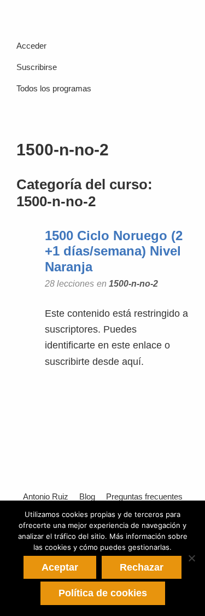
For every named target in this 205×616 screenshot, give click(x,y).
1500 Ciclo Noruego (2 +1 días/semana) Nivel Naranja (114, 251)
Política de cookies (102, 593)
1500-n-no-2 (133, 283)
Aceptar (60, 567)
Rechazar (141, 567)
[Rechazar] (191, 558)
